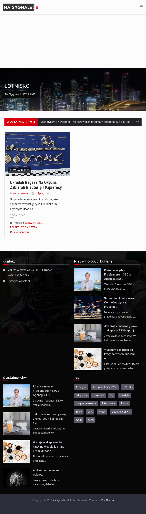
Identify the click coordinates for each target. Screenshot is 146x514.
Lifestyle (124, 395)
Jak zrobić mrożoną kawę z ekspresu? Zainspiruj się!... (49, 419)
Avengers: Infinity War (104, 387)
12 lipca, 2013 (42, 193)
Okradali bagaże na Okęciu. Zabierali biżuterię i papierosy (36, 185)
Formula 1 (98, 395)
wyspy (102, 411)
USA (90, 411)
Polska (124, 403)
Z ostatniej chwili (120, 411)
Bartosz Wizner (20, 193)
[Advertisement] (73, 41)
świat (79, 419)
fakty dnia (81, 395)
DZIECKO (128, 387)
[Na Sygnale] (21, 7)
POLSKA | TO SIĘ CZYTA (23, 227)
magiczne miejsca (86, 403)
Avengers (81, 387)
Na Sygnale (12, 94)
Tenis (79, 411)
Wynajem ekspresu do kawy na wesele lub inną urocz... (119, 354)
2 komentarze (22, 232)
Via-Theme (107, 500)
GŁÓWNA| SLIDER (19, 170)
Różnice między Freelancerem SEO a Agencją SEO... (117, 274)
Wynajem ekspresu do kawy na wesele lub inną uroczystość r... (48, 447)
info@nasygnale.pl (19, 281)
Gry (112, 395)
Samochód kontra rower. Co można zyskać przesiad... (120, 302)
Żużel (91, 419)
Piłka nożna (108, 403)
